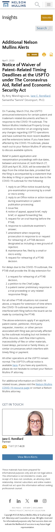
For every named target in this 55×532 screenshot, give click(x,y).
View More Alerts (27, 457)
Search (42, 28)
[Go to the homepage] (14, 4)
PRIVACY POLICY (16, 511)
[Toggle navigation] (49, 4)
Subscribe (46, 17)
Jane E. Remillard (40, 96)
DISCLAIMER (38, 508)
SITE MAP (27, 508)
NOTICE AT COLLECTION (35, 511)
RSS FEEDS (16, 508)
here (15, 365)
